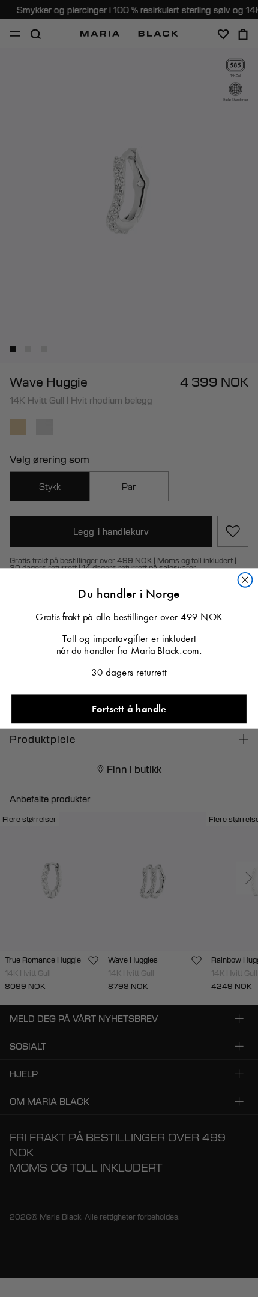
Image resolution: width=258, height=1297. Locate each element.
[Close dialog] (245, 580)
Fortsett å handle (129, 708)
